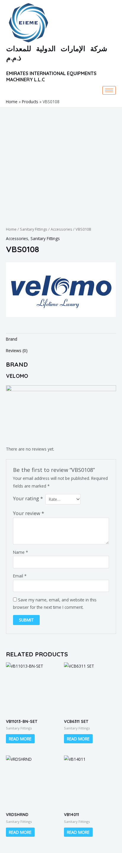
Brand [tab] (11, 339)
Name (20, 552)
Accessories (61, 229)
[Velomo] (61, 289)
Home (11, 229)
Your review (28, 513)
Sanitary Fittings (33, 229)
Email (20, 576)
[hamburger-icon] (109, 90)
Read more (20, 739)
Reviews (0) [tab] (17, 350)
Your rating (28, 498)
